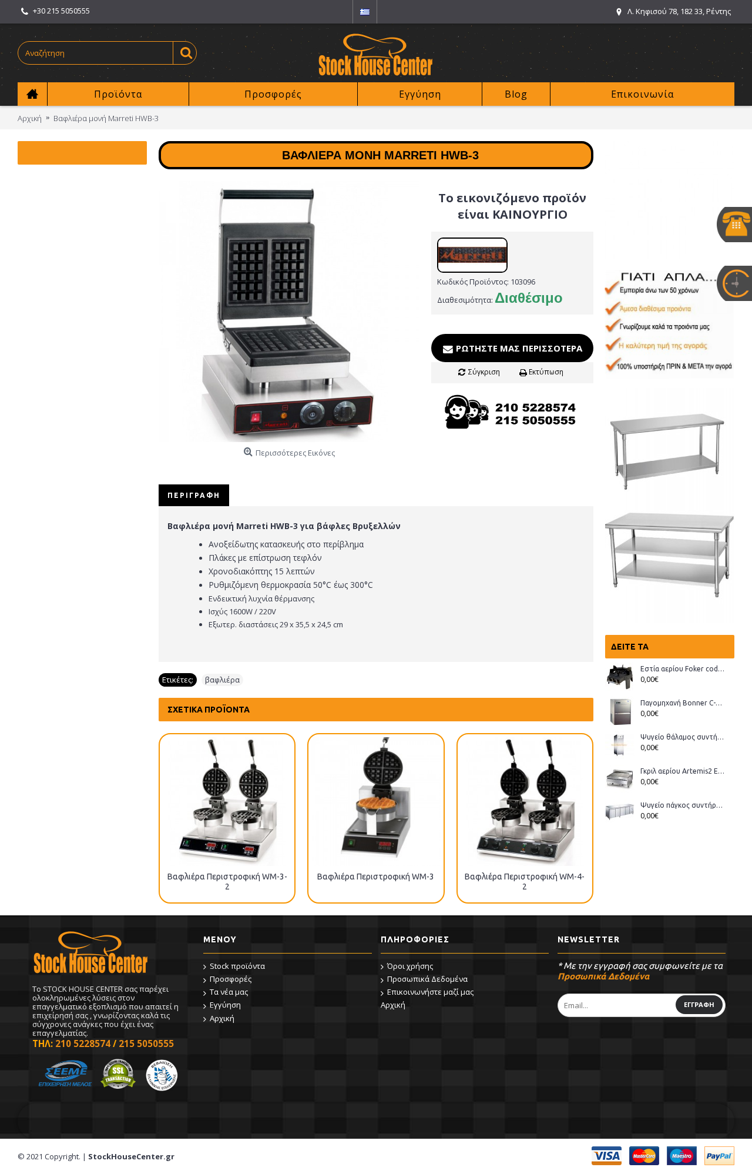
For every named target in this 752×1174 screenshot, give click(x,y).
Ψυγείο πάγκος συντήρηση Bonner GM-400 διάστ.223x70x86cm (683, 805)
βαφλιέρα (222, 679)
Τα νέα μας (229, 991)
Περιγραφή (193, 495)
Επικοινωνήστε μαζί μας (430, 991)
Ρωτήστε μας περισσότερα (518, 348)
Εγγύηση (225, 1004)
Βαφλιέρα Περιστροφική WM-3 (375, 876)
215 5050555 (146, 1043)
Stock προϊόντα (237, 966)
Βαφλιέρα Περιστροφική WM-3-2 (227, 881)
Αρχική (222, 1018)
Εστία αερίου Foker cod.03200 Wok (683, 669)
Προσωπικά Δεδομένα (427, 979)
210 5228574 (82, 1043)
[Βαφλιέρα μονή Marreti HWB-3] (289, 311)
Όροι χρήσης (410, 966)
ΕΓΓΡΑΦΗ (699, 1004)
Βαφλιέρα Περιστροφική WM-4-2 (525, 881)
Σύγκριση (484, 372)
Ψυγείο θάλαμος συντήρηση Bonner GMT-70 (683, 737)
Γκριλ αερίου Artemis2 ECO (683, 771)
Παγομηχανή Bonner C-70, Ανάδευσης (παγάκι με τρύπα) (683, 703)
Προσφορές (230, 979)
